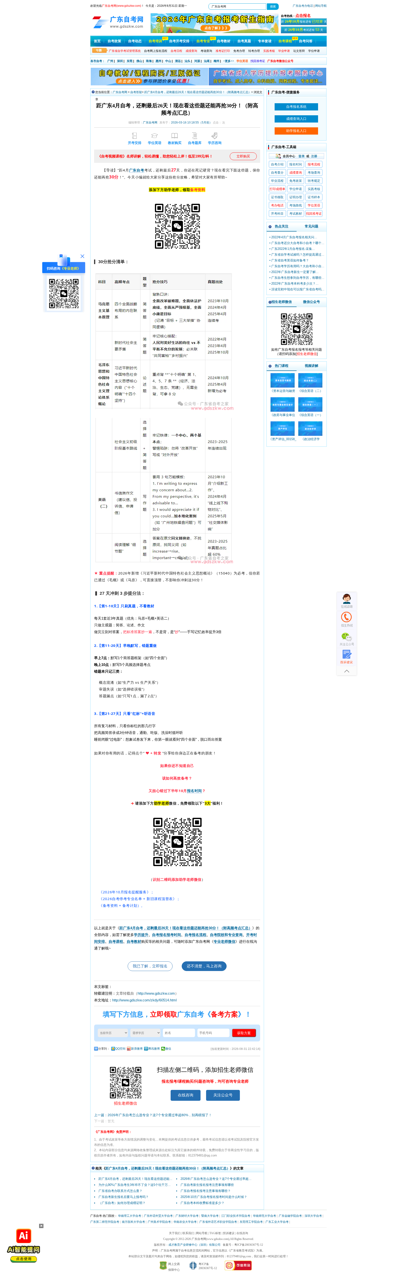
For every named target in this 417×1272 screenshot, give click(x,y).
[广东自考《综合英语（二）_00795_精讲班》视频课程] (310, 380)
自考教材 (223, 41)
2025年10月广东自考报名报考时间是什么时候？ (214, 1197)
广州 (110, 61)
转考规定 (314, 181)
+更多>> (228, 61)
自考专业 (203, 41)
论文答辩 (299, 51)
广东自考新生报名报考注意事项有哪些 (207, 1185)
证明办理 (295, 197)
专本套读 (264, 41)
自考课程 (285, 41)
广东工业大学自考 (277, 1222)
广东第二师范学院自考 (104, 1222)
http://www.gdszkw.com (156, 993)
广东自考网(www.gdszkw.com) (210, 1239)
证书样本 (314, 197)
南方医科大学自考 (133, 1222)
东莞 (129, 61)
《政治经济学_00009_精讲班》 (310, 441)
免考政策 (295, 181)
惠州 (158, 61)
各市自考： (97, 61)
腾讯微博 (154, 1048)
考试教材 (295, 213)
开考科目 (277, 213)
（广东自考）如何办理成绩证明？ (122, 1203)
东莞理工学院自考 (251, 1222)
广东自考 (136, 170)
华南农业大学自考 (185, 1222)
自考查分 (277, 172)
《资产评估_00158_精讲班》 (282, 441)
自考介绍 (277, 164)
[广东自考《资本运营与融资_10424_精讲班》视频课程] (282, 380)
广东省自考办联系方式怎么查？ (120, 1191)
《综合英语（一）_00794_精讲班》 (310, 417)
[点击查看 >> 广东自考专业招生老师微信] (64, 309)
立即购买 (243, 156)
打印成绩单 (277, 189)
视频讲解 (311, 366)
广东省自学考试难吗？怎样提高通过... (297, 254)
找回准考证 (257, 61)
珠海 (149, 61)
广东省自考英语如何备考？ (290, 260)
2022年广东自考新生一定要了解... (295, 272)
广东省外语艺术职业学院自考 (218, 1222)
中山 (168, 61)
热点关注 (281, 226)
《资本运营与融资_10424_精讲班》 (282, 393)
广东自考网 (120, 92)
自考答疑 (136, 92)
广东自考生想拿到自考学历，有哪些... (297, 278)
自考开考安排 (179, 41)
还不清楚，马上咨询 (204, 966)
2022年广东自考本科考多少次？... (295, 283)
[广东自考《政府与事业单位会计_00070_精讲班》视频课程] (282, 404)
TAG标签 (215, 1233)
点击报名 (303, 16)
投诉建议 (229, 1233)
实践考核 (314, 189)
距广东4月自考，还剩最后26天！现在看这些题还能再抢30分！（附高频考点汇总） (197, 92)
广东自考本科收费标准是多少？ (202, 1203)
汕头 (187, 61)
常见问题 (311, 226)
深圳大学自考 (313, 1215)
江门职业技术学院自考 (235, 1215)
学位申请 (314, 51)
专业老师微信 (224, 941)
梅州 (216, 61)
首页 (97, 41)
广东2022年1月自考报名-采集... (293, 249)
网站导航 (321, 5)
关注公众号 (223, 1095)
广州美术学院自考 (159, 1222)
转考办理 (254, 51)
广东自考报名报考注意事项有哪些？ (206, 1191)
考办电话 (277, 205)
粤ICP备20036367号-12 (248, 1244)
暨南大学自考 (210, 1215)
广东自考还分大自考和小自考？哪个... (297, 243)
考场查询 (206, 51)
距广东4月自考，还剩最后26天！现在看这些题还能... (135, 1179)
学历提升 (141, 935)
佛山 (139, 61)
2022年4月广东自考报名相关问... (294, 237)
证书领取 (277, 197)
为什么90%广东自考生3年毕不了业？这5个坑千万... (134, 1185)
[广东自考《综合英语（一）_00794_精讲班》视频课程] (310, 404)
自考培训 (155, 41)
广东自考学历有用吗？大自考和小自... (297, 266)
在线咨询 (185, 1095)
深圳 (120, 61)
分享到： (104, 1048)
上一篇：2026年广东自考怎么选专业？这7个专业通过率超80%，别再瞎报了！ (153, 1115)
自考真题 (244, 41)
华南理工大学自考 (129, 1215)
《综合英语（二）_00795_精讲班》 (310, 393)
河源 (197, 61)
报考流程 (314, 164)
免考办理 (239, 51)
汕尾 (207, 61)
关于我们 (175, 1233)
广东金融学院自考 (290, 1215)
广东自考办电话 (303, 5)
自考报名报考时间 (166, 935)
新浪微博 (137, 1048)
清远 (178, 61)
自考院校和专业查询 (226, 935)
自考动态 (135, 41)
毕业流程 (277, 181)
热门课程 (281, 366)
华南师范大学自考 (264, 1215)
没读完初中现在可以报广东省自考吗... (297, 289)
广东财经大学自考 (187, 1215)
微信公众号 (311, 302)
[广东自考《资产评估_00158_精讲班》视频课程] (282, 428)
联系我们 (188, 1233)
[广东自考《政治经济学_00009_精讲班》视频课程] (310, 428)
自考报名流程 (195, 935)
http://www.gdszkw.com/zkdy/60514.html (144, 1000)
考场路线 (295, 205)
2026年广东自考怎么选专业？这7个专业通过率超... (216, 1179)
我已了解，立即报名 (150, 966)
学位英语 (242, 61)
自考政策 (114, 41)
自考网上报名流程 (155, 51)
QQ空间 (120, 1048)
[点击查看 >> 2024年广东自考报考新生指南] (214, 32)
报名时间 (194, 790)
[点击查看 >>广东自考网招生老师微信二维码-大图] (296, 346)
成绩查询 (295, 172)
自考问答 (306, 41)
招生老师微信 (281, 302)
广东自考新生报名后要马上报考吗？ (123, 1197)
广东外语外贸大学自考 (158, 1215)
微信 (168, 1048)
